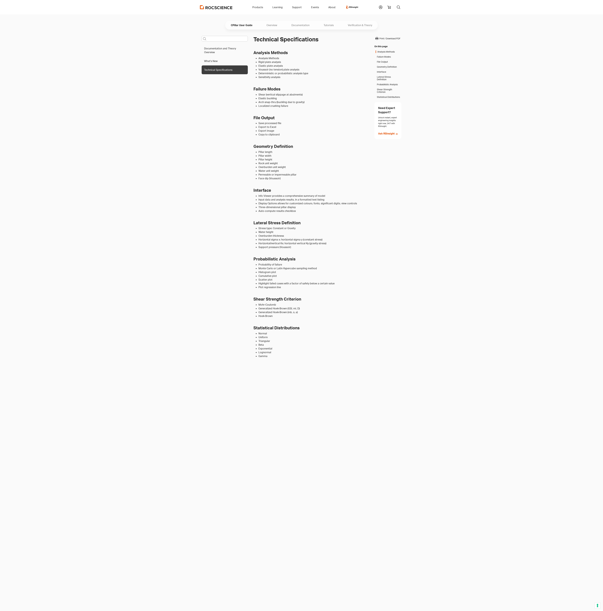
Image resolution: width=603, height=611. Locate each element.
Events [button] (315, 7)
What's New (211, 61)
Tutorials (329, 25)
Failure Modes (384, 57)
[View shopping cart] (389, 7)
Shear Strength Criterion (384, 90)
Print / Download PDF (389, 38)
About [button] (332, 7)
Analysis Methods (386, 51)
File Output (382, 62)
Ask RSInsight (386, 133)
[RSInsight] (352, 7)
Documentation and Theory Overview (220, 50)
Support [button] (297, 7)
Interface (381, 72)
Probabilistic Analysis (387, 84)
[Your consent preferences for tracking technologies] (597, 605)
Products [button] (257, 7)
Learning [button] (277, 7)
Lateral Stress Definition (384, 78)
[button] (380, 6)
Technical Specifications (218, 69)
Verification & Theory (360, 25)
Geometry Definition (387, 67)
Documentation (300, 25)
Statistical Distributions (388, 97)
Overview (271, 25)
